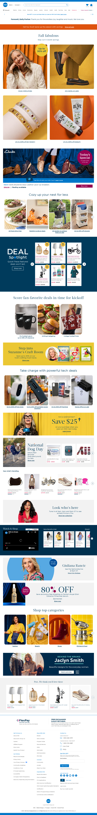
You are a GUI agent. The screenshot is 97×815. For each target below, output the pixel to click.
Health (51, 10)
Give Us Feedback (41, 777)
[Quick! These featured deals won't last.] (18, 259)
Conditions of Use (18, 768)
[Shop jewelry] (25, 120)
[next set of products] (92, 483)
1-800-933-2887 (68, 743)
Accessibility (16, 774)
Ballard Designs (40, 807)
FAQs (64, 749)
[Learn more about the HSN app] (48, 424)
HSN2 (38, 747)
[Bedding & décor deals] (37, 215)
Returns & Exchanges (18, 756)
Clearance (74, 10)
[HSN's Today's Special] (48, 169)
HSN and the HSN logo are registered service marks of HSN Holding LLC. (48, 811)
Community (40, 762)
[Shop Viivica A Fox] (48, 511)
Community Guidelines (19, 765)
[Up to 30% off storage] (82, 215)
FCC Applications (41, 780)
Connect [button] (17, 5)
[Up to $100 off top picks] (15, 391)
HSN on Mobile (41, 738)
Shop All (87, 529)
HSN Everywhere (41, 753)
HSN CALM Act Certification (44, 783)
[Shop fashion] (25, 69)
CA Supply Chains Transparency (21, 776)
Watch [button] (11, 5)
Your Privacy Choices (19, 762)
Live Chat (66, 746)
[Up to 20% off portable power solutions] (37, 392)
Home (24, 10)
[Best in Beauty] (48, 664)
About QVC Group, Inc (19, 738)
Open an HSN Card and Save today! (69, 783)
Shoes (19, 10)
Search (66, 4)
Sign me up (65, 765)
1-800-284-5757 (68, 738)
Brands (38, 735)
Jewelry (41, 10)
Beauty (35, 10)
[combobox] (46, 5)
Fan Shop (61, 10)
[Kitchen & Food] (82, 631)
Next (92, 217)
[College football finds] (71, 320)
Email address (63, 758)
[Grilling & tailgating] (49, 320)
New (65, 10)
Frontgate (47, 807)
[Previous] (4, 14)
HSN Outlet (40, 750)
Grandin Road (60, 807)
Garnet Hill (53, 807)
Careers (15, 741)
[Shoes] (59, 631)
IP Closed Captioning (18, 771)
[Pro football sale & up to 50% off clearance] (26, 321)
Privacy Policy (17, 759)
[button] (78, 5)
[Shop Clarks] (72, 69)
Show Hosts (16, 747)
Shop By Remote (41, 744)
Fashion (15, 10)
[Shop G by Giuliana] (48, 569)
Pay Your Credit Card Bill (66, 789)
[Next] (91, 14)
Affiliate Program (17, 744)
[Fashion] (15, 631)
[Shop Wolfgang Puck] (48, 27)
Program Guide (41, 741)
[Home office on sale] (82, 391)
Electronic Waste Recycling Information (23, 779)
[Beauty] (37, 631)
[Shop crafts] (48, 354)
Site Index (39, 756)
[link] (91, 5)
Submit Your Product (18, 750)
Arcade (39, 765)
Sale (69, 10)
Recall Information (42, 774)
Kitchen (46, 10)
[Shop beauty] (72, 120)
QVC (34, 807)
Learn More (63, 786)
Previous (32, 264)
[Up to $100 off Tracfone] (59, 391)
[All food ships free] (15, 215)
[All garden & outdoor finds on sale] (59, 216)
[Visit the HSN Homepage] (5, 6)
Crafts (55, 10)
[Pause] (93, 14)
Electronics (30, 10)
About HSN (16, 735)
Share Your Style (41, 768)
